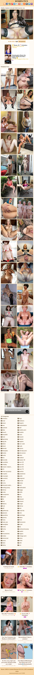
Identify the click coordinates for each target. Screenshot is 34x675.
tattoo (20, 517)
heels (4, 526)
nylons (21, 448)
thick (20, 520)
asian (4, 423)
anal (3, 420)
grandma (5, 515)
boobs (4, 453)
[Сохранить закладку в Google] (9, 4)
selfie (20, 492)
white (20, 540)
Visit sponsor (22, 41)
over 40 (21, 462)
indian (4, 536)
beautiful (5, 434)
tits (20, 526)
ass (3, 425)
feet (3, 501)
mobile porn (22, 430)
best (3, 437)
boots (4, 455)
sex (20, 494)
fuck (3, 506)
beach (4, 432)
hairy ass (5, 522)
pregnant (21, 478)
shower (21, 501)
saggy (21, 490)
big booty (5, 439)
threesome (22, 522)
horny (4, 529)
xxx (20, 545)
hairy (3, 520)
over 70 (21, 469)
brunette (4, 460)
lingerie (21, 423)
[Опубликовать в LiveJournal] (17, 4)
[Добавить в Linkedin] (14, 4)
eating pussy (6, 487)
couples (4, 473)
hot (3, 531)
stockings (22, 515)
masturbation (23, 425)
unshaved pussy (24, 529)
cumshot (4, 478)
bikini (4, 444)
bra (3, 457)
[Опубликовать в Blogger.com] (4, 4)
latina (4, 545)
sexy (20, 496)
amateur (4, 418)
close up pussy (6, 471)
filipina (4, 503)
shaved (21, 499)
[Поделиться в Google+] (12, 4)
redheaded (22, 487)
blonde (4, 448)
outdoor (21, 457)
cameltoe (5, 462)
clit (3, 469)
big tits (4, 441)
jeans (4, 540)
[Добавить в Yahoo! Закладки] (32, 4)
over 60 (21, 467)
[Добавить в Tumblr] (27, 4)
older (20, 455)
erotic (4, 492)
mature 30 (22, 460)
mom (20, 434)
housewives (5, 533)
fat (3, 499)
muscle (21, 437)
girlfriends (5, 510)
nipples (21, 441)
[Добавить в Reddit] (22, 4)
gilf (3, 508)
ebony (4, 490)
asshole (4, 427)
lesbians (21, 420)
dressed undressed (8, 485)
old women (22, 453)
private (21, 480)
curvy (4, 483)
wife (20, 543)
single (21, 503)
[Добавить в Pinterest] (19, 4)
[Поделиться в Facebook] (7, 4)
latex (3, 543)
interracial (5, 538)
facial (4, 496)
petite (20, 476)
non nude (22, 444)
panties (21, 471)
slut (20, 508)
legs (20, 418)
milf (20, 427)
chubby (4, 464)
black (4, 446)
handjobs (5, 524)
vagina (21, 533)
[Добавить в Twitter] (29, 4)
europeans (5, 494)
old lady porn (23, 450)
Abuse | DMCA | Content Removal (10, 669)
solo (20, 513)
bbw (3, 430)
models (21, 432)
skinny (21, 506)
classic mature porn (8, 467)
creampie (5, 476)
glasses (4, 513)
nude (20, 446)
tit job (20, 524)
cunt (3, 480)
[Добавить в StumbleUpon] (24, 4)
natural (21, 439)
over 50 (21, 464)
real (20, 485)
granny (4, 517)
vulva (20, 538)
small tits (21, 510)
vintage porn (22, 536)
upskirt (21, 531)
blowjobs (5, 450)
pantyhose (22, 473)
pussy (21, 483)
